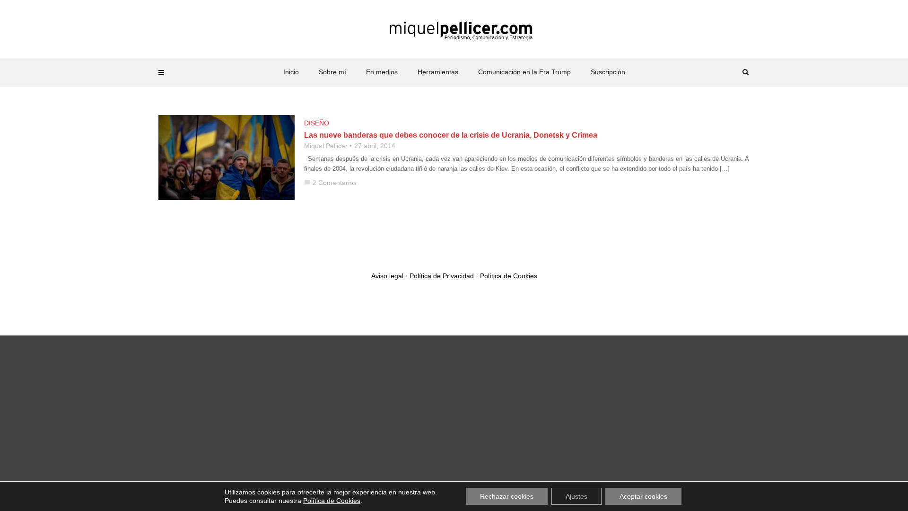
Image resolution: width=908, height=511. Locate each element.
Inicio (291, 72)
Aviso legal (387, 276)
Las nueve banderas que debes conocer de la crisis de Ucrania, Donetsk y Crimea (450, 135)
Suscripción (608, 72)
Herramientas (438, 72)
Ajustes (576, 496)
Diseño (316, 123)
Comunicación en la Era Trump (524, 72)
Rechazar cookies (506, 496)
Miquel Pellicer (326, 145)
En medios (382, 72)
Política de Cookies (508, 276)
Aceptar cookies (643, 496)
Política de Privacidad (442, 276)
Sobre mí (332, 72)
